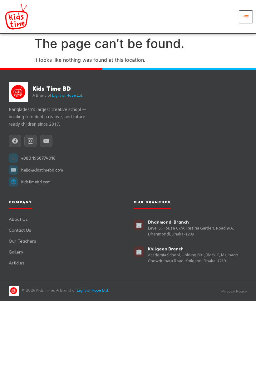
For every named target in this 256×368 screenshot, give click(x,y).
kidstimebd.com (36, 181)
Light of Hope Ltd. (67, 95)
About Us (18, 219)
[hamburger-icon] (246, 16)
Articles (16, 262)
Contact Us (20, 230)
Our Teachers (22, 241)
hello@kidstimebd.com (42, 169)
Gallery (16, 251)
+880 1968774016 (38, 158)
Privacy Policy (234, 291)
